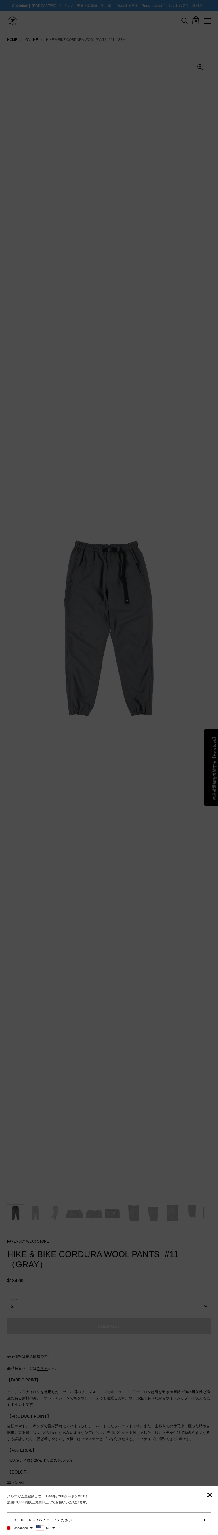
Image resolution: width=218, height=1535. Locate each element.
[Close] (209, 1495)
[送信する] (201, 1520)
